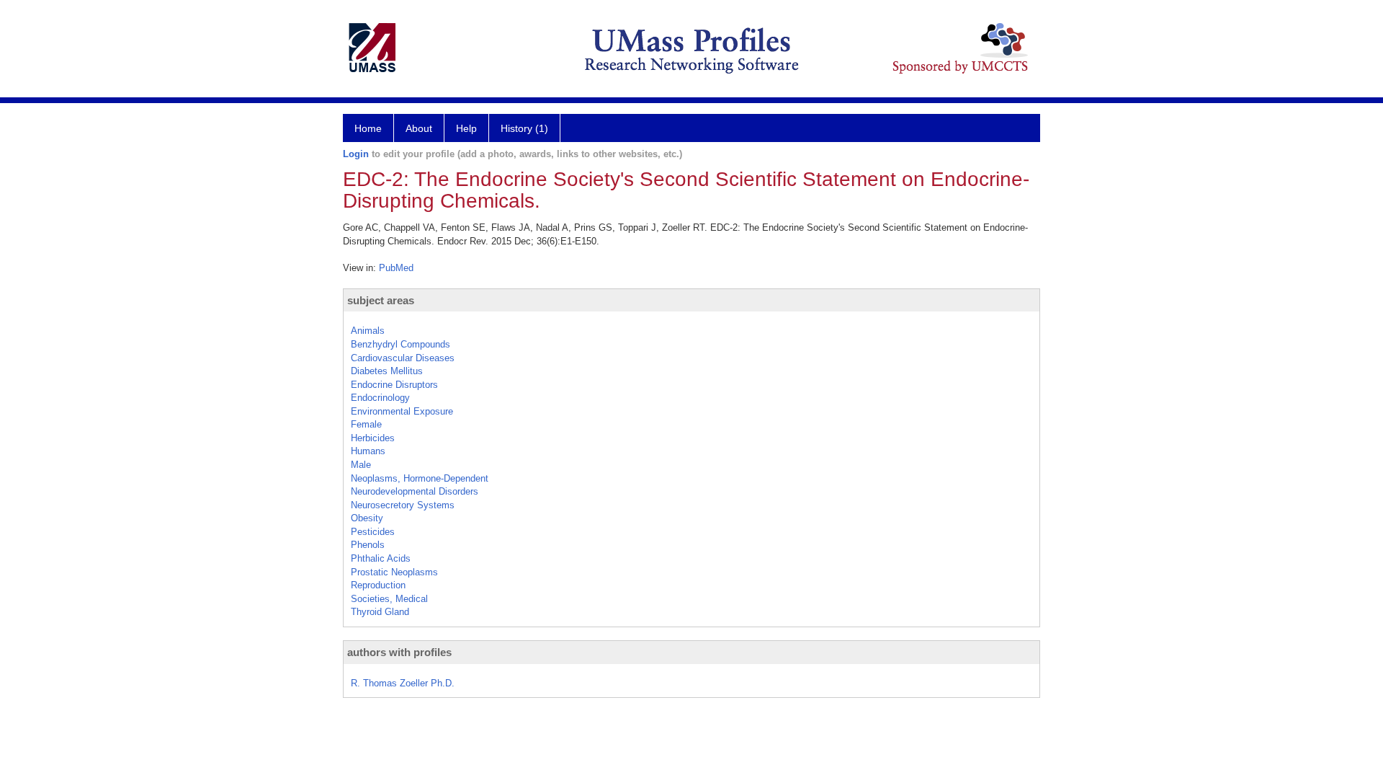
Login (356, 154)
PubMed (396, 267)
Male (361, 464)
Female (366, 424)
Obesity (367, 518)
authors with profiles (399, 652)
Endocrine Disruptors (394, 384)
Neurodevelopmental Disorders (414, 491)
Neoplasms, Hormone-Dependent (419, 478)
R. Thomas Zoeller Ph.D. (403, 683)
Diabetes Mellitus (387, 371)
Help (466, 128)
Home (368, 128)
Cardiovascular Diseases (403, 358)
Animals (368, 330)
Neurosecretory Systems (403, 505)
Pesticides (373, 531)
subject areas (380, 300)
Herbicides (373, 438)
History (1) (524, 128)
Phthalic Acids (381, 558)
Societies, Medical (389, 598)
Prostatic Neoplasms (394, 572)
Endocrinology (380, 397)
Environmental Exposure (402, 411)
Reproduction (378, 585)
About (419, 128)
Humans (368, 451)
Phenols (368, 544)
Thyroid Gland (380, 611)
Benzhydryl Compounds (400, 344)
